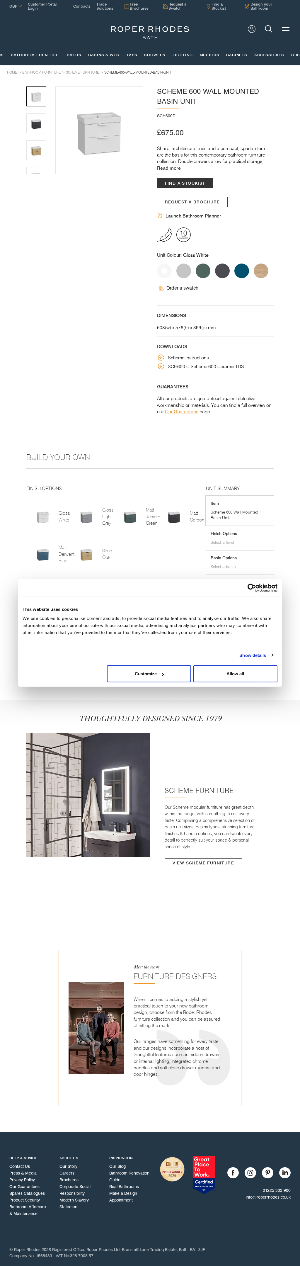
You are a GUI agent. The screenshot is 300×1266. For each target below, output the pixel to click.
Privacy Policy (22, 1179)
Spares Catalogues (27, 1193)
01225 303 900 (277, 1190)
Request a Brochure (192, 202)
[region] (99, 130)
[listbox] (99, 130)
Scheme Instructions (188, 358)
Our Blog (117, 1166)
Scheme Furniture (82, 72)
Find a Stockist (185, 183)
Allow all (235, 673)
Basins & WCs (103, 55)
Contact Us (19, 1166)
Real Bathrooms (124, 1186)
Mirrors (209, 55)
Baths (74, 55)
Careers (66, 1173)
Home (12, 72)
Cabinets (236, 55)
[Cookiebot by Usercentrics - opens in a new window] (251, 587)
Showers (155, 55)
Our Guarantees (181, 411)
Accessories (269, 55)
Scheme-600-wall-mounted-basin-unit (137, 72)
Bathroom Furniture (35, 55)
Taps (131, 55)
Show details (252, 654)
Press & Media (23, 1173)
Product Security (24, 1200)
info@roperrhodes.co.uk (268, 1197)
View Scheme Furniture (203, 863)
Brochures (69, 1179)
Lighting (183, 55)
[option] (99, 130)
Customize (146, 673)
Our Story (68, 1166)
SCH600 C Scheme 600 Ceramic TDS (206, 366)
